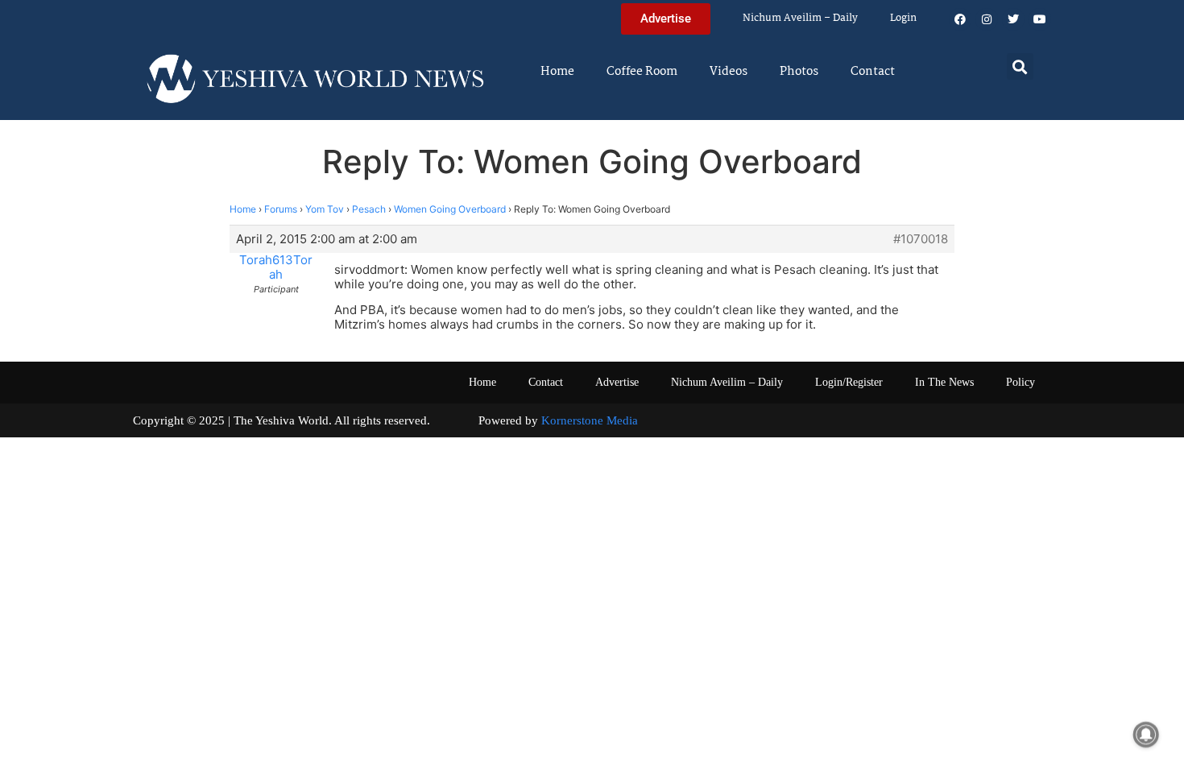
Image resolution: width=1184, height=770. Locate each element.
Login (903, 18)
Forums (280, 209)
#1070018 (920, 239)
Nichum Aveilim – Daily (800, 18)
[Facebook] (960, 19)
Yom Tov (324, 209)
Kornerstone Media (589, 420)
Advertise (617, 382)
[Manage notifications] (1146, 734)
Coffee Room (641, 71)
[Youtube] (1040, 19)
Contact (873, 71)
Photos (799, 71)
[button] (1020, 66)
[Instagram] (986, 19)
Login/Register (849, 382)
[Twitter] (1013, 19)
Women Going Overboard (450, 209)
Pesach (369, 209)
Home (557, 71)
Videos (728, 71)
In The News (944, 382)
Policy (1020, 382)
